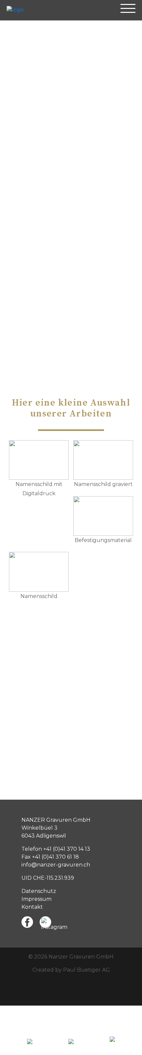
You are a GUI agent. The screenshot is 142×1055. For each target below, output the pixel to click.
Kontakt (32, 907)
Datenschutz (38, 891)
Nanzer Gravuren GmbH (81, 957)
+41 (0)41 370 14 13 (66, 849)
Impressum (36, 899)
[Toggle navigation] (128, 11)
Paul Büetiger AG (86, 970)
